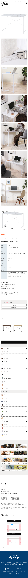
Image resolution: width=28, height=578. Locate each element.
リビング (6, 293)
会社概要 (8, 568)
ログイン (8, 302)
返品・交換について (17, 568)
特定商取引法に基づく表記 (8, 571)
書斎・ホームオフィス (9, 294)
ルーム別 (2, 293)
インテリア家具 (4, 292)
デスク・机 (10, 292)
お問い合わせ (18, 573)
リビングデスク (15, 292)
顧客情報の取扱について (20, 571)
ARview (2, 296)
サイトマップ (10, 573)
